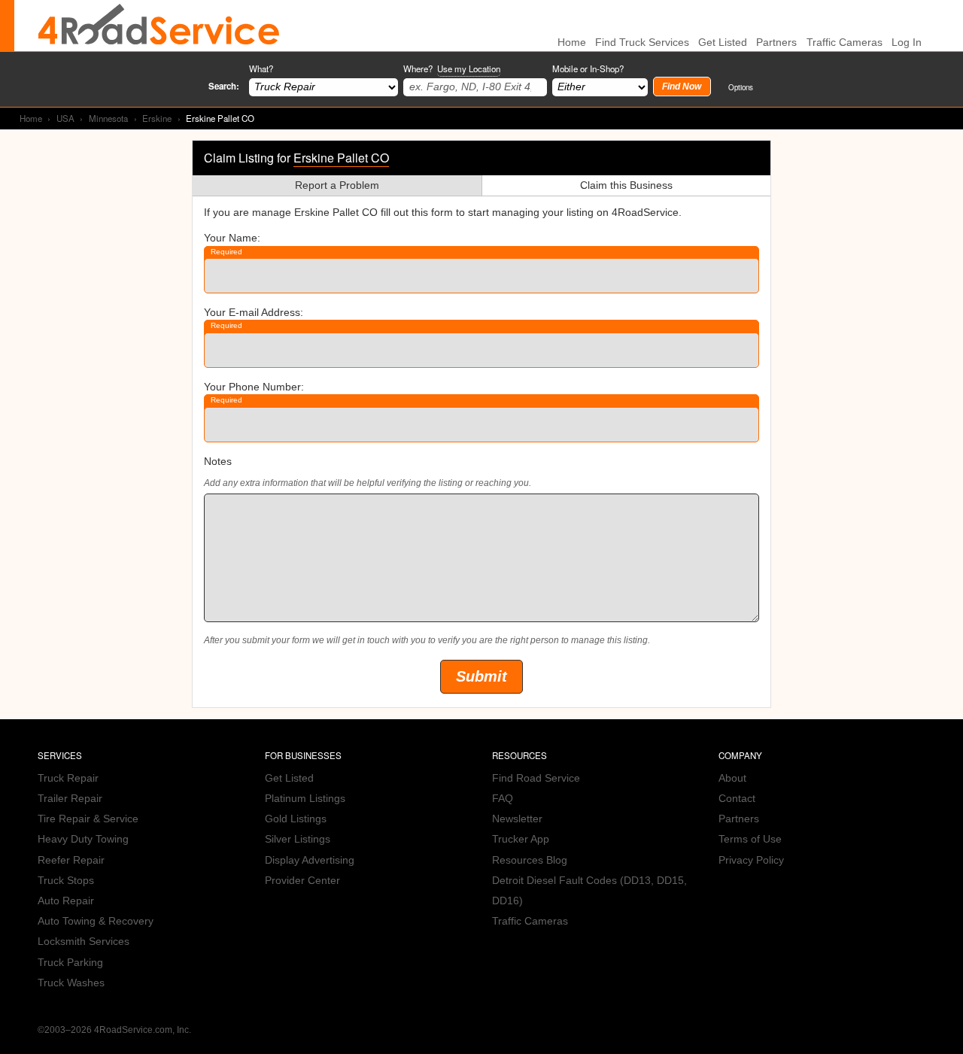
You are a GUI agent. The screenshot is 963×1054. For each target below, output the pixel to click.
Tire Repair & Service (88, 819)
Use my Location (468, 68)
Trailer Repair (70, 798)
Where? (451, 68)
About (732, 778)
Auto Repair (66, 901)
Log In (907, 42)
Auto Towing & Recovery (95, 921)
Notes (218, 461)
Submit (481, 676)
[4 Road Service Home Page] (158, 25)
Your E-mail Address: (253, 312)
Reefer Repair (71, 860)
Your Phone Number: (254, 387)
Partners (776, 42)
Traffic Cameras (844, 42)
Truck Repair (68, 778)
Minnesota (108, 118)
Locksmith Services (83, 941)
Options (740, 87)
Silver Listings (297, 839)
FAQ (502, 798)
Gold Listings (296, 819)
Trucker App (520, 839)
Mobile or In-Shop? (588, 68)
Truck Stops (66, 880)
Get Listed (722, 42)
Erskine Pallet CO (341, 157)
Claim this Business (626, 185)
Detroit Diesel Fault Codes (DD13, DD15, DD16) (589, 891)
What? (261, 68)
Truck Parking (70, 962)
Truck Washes (71, 983)
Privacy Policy (751, 860)
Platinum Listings (305, 798)
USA (65, 118)
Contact (736, 798)
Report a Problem (337, 185)
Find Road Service (536, 778)
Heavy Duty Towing (83, 839)
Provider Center (302, 880)
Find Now (681, 86)
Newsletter (517, 819)
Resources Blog (529, 860)
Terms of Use (750, 839)
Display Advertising (309, 860)
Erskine (157, 118)
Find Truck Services (642, 42)
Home (31, 118)
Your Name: (232, 238)
